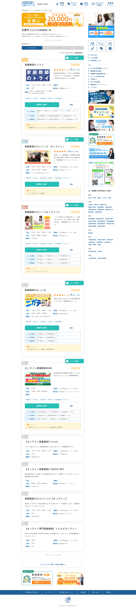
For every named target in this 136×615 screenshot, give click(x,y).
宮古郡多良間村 (92, 251)
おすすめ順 (32, 47)
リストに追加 (73, 57)
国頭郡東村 (91, 212)
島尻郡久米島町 (92, 221)
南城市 (99, 244)
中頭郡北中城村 (101, 239)
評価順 (73, 47)
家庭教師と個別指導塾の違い (98, 73)
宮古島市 (99, 251)
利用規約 (108, 592)
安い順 (53, 47)
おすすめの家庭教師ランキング (98, 68)
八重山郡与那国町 (101, 258)
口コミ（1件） (75, 151)
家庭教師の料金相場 (95, 71)
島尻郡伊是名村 (100, 218)
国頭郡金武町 (108, 207)
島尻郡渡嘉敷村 (110, 221)
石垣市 (90, 197)
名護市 (90, 244)
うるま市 (104, 197)
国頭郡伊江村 (103, 204)
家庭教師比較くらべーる (28, 10)
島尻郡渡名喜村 (92, 223)
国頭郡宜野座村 (92, 209)
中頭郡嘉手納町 (92, 239)
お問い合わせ (95, 592)
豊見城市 (90, 233)
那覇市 (94, 244)
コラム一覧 (93, 87)
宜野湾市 (96, 204)
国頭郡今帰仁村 (109, 209)
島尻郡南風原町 (101, 223)
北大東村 (90, 204)
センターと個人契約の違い (97, 76)
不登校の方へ (94, 79)
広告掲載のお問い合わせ (32, 592)
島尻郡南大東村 (110, 223)
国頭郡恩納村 (100, 207)
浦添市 (99, 197)
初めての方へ (94, 55)
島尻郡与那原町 (101, 226)
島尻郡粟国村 (91, 218)
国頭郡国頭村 (100, 209)
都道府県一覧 (39, 10)
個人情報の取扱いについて (66, 592)
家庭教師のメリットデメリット (98, 84)
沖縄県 (45, 10)
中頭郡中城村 (91, 242)
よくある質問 (94, 58)
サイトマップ (49, 592)
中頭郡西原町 (99, 242)
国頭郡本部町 (98, 212)
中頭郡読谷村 (107, 242)
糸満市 (94, 197)
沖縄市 (109, 197)
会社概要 (82, 592)
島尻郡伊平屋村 (109, 218)
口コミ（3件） (76, 69)
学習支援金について (95, 60)
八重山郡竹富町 (92, 258)
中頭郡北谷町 (109, 239)
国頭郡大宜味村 (92, 207)
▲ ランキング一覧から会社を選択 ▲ (53, 564)
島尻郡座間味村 (101, 221)
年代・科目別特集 (95, 82)
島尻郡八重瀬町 (92, 226)
